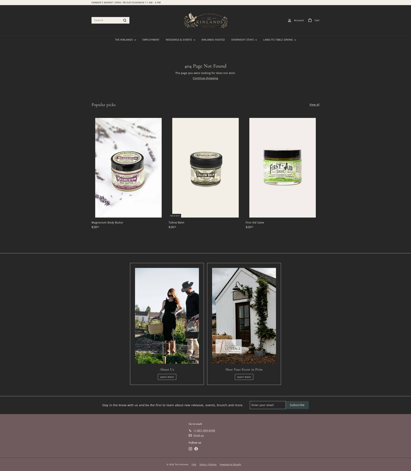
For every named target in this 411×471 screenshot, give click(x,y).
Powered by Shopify (230, 464)
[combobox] (110, 20)
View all (314, 104)
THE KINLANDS (124, 39)
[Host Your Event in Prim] (244, 316)
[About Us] (167, 316)
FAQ (194, 464)
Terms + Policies (208, 464)
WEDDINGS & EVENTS (179, 39)
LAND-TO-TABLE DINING (278, 39)
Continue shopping (205, 78)
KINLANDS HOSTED (213, 39)
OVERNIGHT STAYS (243, 39)
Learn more (167, 376)
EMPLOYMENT (150, 39)
